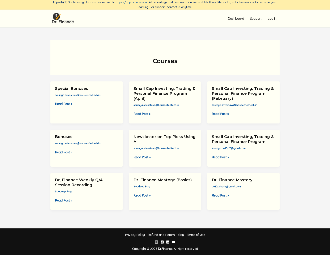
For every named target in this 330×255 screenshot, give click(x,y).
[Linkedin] (168, 242)
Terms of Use (196, 235)
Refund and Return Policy (166, 235)
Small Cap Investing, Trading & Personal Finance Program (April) (164, 93)
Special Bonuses (71, 88)
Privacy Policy (135, 235)
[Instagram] (156, 242)
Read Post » (63, 104)
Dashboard (236, 18)
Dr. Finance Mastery (232, 180)
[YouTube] (173, 242)
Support (256, 18)
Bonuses (63, 136)
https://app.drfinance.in (131, 2)
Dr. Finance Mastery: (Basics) (162, 180)
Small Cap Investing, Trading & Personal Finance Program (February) (243, 93)
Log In (272, 18)
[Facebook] (162, 242)
